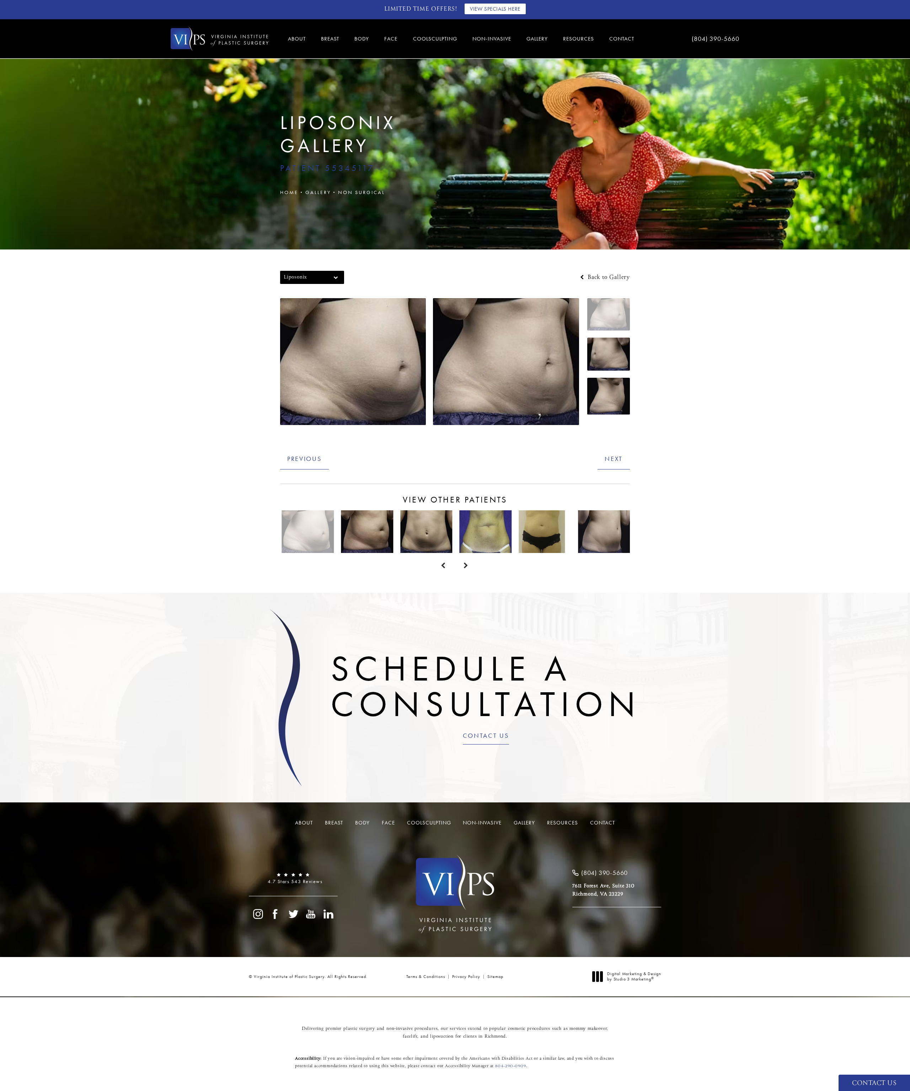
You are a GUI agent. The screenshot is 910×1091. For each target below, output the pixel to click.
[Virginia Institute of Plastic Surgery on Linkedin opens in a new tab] (329, 914)
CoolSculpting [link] (435, 38)
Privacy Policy (466, 976)
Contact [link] (621, 38)
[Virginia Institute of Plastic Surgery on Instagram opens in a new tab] (258, 914)
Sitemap (495, 976)
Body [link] (361, 38)
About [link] (297, 38)
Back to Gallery (607, 277)
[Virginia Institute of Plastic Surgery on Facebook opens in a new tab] (275, 914)
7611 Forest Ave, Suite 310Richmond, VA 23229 (603, 890)
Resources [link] (578, 38)
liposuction (442, 1036)
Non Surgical (361, 192)
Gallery (318, 192)
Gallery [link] (537, 38)
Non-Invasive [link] (491, 38)
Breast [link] (330, 38)
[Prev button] (443, 565)
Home (289, 192)
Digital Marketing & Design (634, 976)
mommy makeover (588, 1028)
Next (614, 459)
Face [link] (390, 38)
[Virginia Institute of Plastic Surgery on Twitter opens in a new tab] (293, 914)
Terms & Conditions (425, 976)
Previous (304, 459)
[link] (693, 39)
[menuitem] (297, 39)
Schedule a (486, 686)
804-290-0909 (510, 1066)
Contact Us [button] (874, 1083)
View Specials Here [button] (495, 8)
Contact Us (486, 736)
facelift (410, 1036)
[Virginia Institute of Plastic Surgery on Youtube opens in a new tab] (311, 914)
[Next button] (466, 565)
